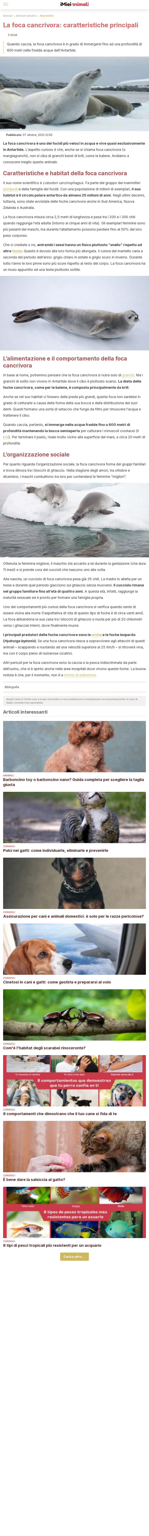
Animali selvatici (26, 15)
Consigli (9, 846)
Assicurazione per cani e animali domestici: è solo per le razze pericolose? (73, 916)
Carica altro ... (74, 1257)
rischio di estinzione (80, 675)
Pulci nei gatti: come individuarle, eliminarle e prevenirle (55, 850)
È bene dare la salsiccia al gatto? (34, 1179)
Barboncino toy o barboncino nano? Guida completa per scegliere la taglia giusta (73, 782)
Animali (8, 15)
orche (97, 635)
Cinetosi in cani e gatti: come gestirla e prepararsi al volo (57, 982)
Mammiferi (47, 15)
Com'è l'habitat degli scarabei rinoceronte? (44, 1048)
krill (6, 437)
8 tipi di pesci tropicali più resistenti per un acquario (52, 1245)
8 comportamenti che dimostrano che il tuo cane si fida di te (60, 1113)
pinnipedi (10, 189)
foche (17, 251)
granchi (128, 375)
